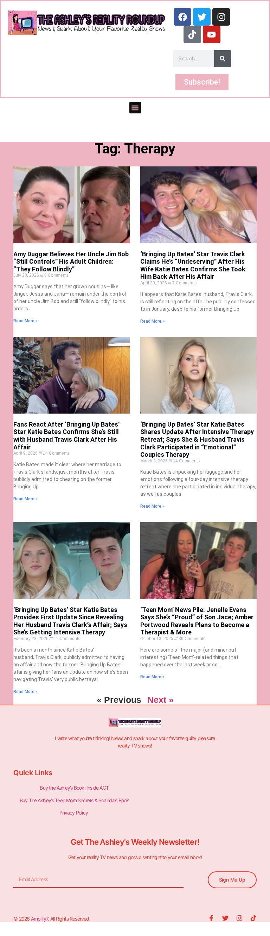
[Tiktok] (192, 34)
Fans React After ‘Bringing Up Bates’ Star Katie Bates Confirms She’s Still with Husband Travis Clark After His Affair (66, 436)
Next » (160, 700)
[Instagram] (221, 17)
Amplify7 (39, 919)
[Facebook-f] (211, 918)
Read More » (25, 320)
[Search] (222, 58)
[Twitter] (202, 17)
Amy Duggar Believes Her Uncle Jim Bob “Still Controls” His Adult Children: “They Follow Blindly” (71, 261)
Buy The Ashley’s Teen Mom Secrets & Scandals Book (74, 800)
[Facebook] (182, 17)
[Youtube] (211, 34)
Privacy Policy (74, 813)
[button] (135, 107)
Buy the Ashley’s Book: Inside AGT (74, 788)
